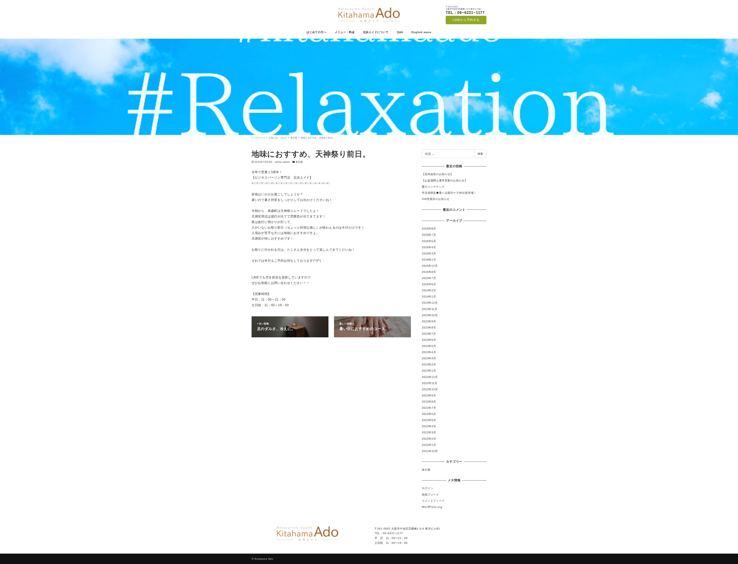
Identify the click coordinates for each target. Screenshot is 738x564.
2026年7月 (429, 234)
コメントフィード (433, 500)
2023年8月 (429, 327)
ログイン (427, 488)
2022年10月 (430, 389)
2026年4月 (429, 247)
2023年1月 (429, 370)
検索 (480, 153)
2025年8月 (429, 271)
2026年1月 (429, 259)
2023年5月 (429, 346)
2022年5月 (429, 420)
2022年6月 (429, 413)
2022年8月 (429, 401)
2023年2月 (429, 364)
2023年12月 (430, 302)
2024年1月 (429, 296)
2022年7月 (429, 407)
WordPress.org (432, 506)
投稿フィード (430, 494)
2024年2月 (429, 290)
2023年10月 (430, 315)
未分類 (299, 162)
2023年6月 (429, 339)
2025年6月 (429, 284)
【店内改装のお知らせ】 (437, 174)
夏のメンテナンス (433, 186)
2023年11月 (429, 309)
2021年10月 (430, 451)
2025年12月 (430, 265)
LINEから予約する (466, 20)
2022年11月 (429, 383)
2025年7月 (429, 278)
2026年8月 (429, 228)
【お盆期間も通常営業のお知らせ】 (444, 180)
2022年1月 (429, 444)
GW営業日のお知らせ (436, 199)
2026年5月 (429, 241)
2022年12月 (430, 377)
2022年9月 (429, 395)
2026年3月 (429, 253)
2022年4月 (429, 426)
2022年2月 (429, 438)
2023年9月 (429, 321)
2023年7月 (429, 333)
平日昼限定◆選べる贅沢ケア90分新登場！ (449, 192)
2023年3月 (429, 358)
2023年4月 (429, 352)
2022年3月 (429, 432)
